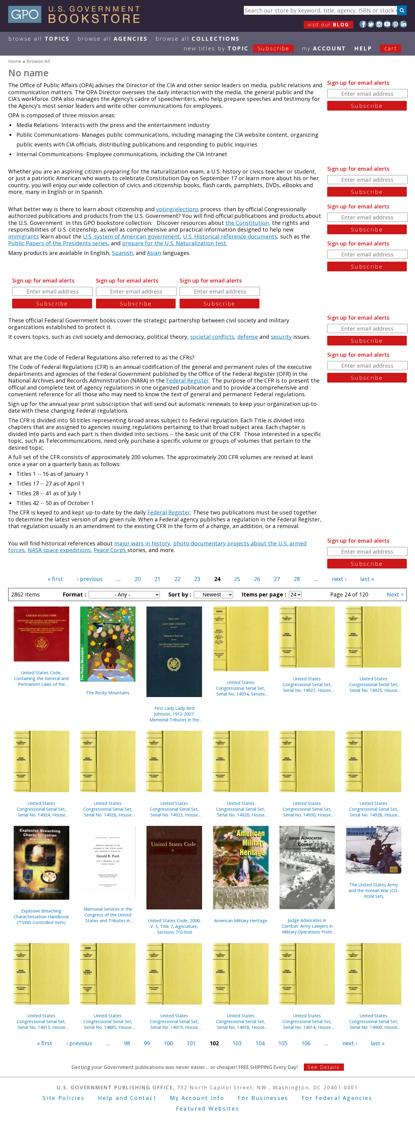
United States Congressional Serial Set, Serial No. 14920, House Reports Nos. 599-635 (240, 809)
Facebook (362, 24)
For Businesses (263, 1097)
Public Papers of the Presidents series (58, 243)
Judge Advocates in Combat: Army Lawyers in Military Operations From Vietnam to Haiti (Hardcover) (307, 926)
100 (168, 1043)
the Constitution (247, 222)
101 (191, 1043)
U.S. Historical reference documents (230, 236)
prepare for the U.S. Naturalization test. (174, 243)
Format (73, 594)
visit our (328, 24)
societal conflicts (212, 336)
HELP (363, 48)
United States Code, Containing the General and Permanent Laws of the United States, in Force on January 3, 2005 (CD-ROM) (41, 678)
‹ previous (90, 578)
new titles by (236, 48)
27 (277, 578)
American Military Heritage (240, 920)
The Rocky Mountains (107, 693)
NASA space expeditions (59, 550)
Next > (395, 594)
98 (127, 1043)
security (281, 336)
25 (237, 578)
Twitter (371, 24)
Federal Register (187, 380)
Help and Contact (127, 1097)
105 (282, 1043)
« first (55, 578)
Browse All (39, 38)
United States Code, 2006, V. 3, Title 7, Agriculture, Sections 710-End (174, 926)
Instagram (379, 24)
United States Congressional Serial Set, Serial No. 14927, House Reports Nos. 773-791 (307, 684)
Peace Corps (110, 550)
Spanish (122, 252)
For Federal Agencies (337, 1097)
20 (138, 578)
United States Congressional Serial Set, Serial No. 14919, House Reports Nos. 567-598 (174, 1021)
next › (339, 578)
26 (257, 578)
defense (247, 336)
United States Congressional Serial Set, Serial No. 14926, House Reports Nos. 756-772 (107, 809)
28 (297, 578)
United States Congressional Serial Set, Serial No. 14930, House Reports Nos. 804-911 (307, 809)
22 (177, 578)
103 (237, 1043)
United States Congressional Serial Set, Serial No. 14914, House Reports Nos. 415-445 (307, 1021)
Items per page (263, 594)
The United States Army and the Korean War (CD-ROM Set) (373, 890)
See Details (323, 1067)
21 (157, 578)
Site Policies (63, 1097)
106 (305, 1043)
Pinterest (395, 24)
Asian (154, 252)
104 (260, 1043)
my (324, 48)
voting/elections (177, 209)
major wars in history (142, 543)
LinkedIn (403, 24)
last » (367, 578)
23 (197, 578)
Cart (390, 48)
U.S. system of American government (131, 236)
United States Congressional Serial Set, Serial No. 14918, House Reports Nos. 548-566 (240, 1021)
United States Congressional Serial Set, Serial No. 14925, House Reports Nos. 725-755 (373, 684)
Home (15, 61)
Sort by (179, 594)
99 (147, 1043)
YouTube (387, 24)
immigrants (23, 236)
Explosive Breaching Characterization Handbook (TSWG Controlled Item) (41, 916)
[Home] (76, 21)
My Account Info (197, 1097)
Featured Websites (207, 1108)
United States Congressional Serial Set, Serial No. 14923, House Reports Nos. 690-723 (174, 809)
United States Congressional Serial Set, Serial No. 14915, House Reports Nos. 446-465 (41, 1021)
